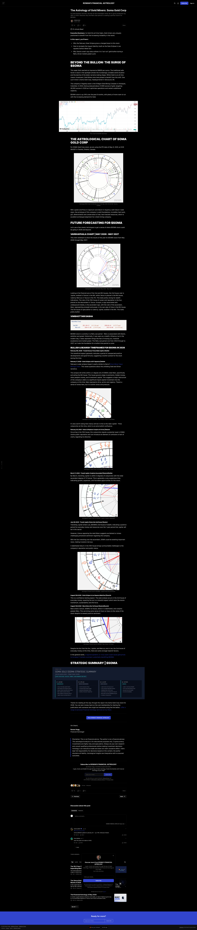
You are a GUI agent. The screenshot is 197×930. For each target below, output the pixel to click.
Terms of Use (99, 885)
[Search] (174, 3)
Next (121, 796)
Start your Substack (95, 927)
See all (73, 906)
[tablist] (77, 810)
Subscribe (184, 3)
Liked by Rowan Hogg (80, 830)
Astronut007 (77, 828)
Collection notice (16, 928)
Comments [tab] (74, 810)
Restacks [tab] (80, 810)
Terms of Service (107, 884)
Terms (11, 928)
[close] (113, 855)
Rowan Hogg (77, 20)
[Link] (68, 64)
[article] (98, 898)
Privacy (7, 928)
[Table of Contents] (2, 465)
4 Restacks (88, 785)
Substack (181, 927)
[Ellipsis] (126, 828)
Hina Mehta (77, 838)
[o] (120, 883)
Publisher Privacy (14, 926)
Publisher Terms (22, 926)
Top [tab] (72, 862)
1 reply (77, 847)
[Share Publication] (178, 3)
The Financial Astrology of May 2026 (83, 895)
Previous (76, 796)
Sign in (192, 3)
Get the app (104, 927)
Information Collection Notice (94, 887)
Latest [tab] (76, 862)
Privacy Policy (88, 885)
